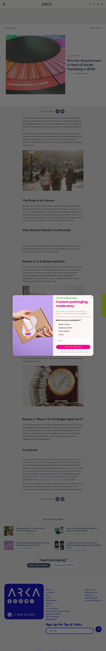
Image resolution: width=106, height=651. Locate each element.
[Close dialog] (91, 297)
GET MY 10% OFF (73, 347)
